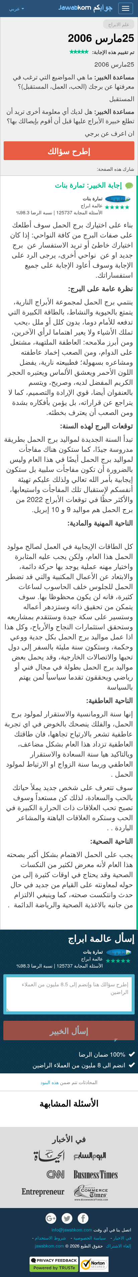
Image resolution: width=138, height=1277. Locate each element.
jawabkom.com (49, 1246)
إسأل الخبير (69, 1030)
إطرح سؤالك (69, 150)
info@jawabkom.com (72, 1229)
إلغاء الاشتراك (118, 1246)
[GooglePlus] (51, 1218)
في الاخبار (121, 1237)
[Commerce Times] (105, 1192)
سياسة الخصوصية (89, 1237)
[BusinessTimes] (105, 1174)
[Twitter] (67, 1218)
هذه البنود (50, 1082)
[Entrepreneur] (32, 1192)
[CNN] (32, 1174)
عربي (14, 8)
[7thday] (105, 1156)
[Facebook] (83, 1218)
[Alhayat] (32, 1156)
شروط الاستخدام (49, 1237)
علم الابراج (118, 24)
